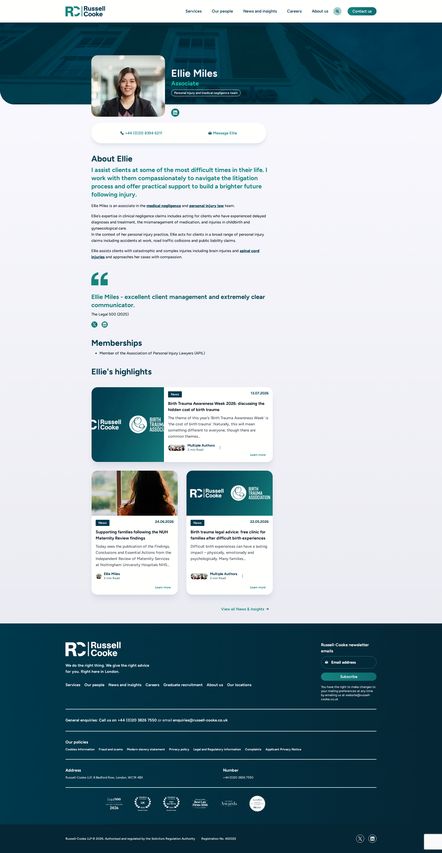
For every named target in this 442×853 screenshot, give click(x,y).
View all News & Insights (242, 609)
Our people (222, 11)
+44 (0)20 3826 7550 (137, 720)
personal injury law (206, 205)
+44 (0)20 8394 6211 (143, 133)
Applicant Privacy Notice (283, 749)
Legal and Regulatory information (217, 749)
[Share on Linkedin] (105, 324)
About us (320, 11)
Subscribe (348, 676)
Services (193, 11)
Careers (294, 11)
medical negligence (164, 205)
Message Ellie (225, 133)
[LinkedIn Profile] (175, 113)
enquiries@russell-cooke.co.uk (200, 720)
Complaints (253, 749)
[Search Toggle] (337, 11)
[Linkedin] (372, 839)
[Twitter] (360, 839)
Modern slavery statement (146, 749)
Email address (343, 662)
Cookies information (80, 749)
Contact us (362, 11)
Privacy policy (179, 749)
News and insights (260, 11)
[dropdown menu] (220, 448)
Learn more (258, 455)
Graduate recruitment (183, 685)
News (175, 394)
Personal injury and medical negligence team (206, 93)
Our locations (239, 685)
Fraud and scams (111, 749)
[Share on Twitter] (94, 324)
